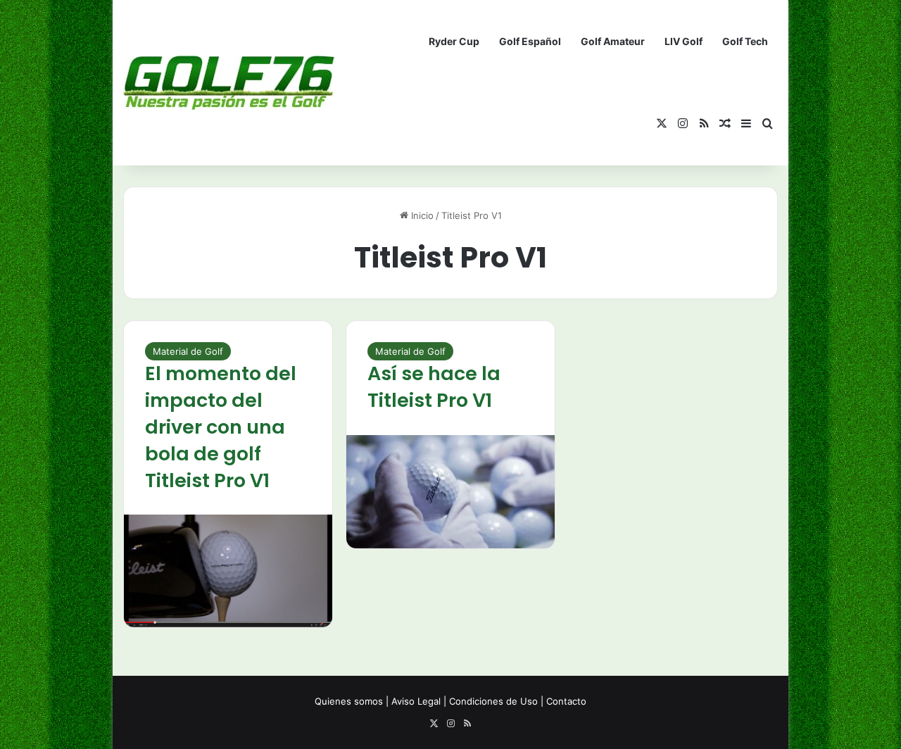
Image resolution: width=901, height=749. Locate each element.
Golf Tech (745, 41)
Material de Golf (188, 351)
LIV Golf (683, 41)
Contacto (566, 701)
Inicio (421, 215)
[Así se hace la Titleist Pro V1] (450, 491)
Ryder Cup (454, 41)
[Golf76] (228, 83)
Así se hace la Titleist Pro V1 (433, 386)
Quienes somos (349, 701)
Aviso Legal (416, 701)
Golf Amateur (613, 41)
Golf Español (530, 41)
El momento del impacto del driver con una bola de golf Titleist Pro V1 (220, 426)
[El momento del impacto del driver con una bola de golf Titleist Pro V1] (228, 571)
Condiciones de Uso (493, 701)
